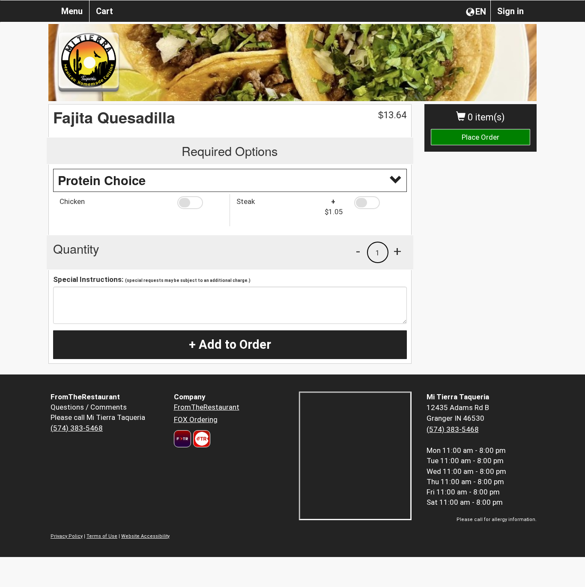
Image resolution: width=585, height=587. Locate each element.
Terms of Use (102, 536)
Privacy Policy (67, 536)
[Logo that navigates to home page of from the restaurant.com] (182, 438)
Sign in (510, 11)
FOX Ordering (196, 419)
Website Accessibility (145, 536)
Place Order (480, 137)
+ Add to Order (230, 344)
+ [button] (397, 251)
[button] (200, 202)
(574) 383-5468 (77, 428)
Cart (104, 11)
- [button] (358, 251)
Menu (72, 11)
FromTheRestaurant (206, 407)
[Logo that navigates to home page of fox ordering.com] (200, 438)
